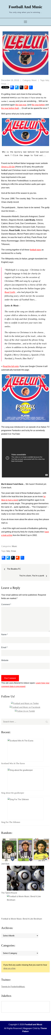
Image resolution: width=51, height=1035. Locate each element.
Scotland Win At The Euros (13, 763)
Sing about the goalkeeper (12, 793)
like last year (20, 105)
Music (34, 80)
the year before (38, 105)
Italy (47, 80)
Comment (6, 604)
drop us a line (9, 968)
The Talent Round (9, 893)
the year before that (9, 108)
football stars (35, 250)
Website (4, 660)
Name (4, 634)
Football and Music (25, 7)
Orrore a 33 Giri (8, 167)
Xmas (3, 84)
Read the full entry (11, 366)
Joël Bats (5, 864)
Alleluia (27, 52)
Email (4, 647)
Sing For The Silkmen (10, 822)
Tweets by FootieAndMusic (13, 987)
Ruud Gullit (10, 292)
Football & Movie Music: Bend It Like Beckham (21, 919)
